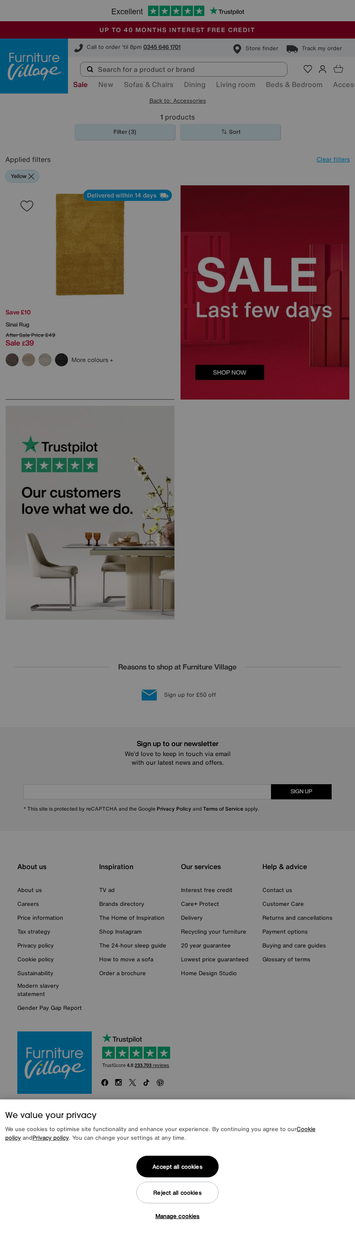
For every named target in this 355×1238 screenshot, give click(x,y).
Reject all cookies (177, 1193)
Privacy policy (50, 1138)
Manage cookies (177, 1216)
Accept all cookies (177, 1167)
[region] (177, 1168)
